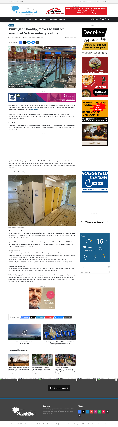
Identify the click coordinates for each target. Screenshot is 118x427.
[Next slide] (107, 221)
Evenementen (33, 19)
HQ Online (30, 424)
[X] (25, 42)
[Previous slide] (81, 221)
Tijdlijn (57, 424)
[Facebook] (20, 42)
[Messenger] (33, 42)
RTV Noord (34, 109)
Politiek (11, 25)
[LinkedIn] (29, 42)
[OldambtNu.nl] (24, 10)
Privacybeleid (77, 424)
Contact (105, 1)
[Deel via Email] (37, 42)
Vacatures (82, 1)
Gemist (25, 19)
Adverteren (64, 424)
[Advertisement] (42, 147)
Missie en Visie (86, 424)
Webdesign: (24, 424)
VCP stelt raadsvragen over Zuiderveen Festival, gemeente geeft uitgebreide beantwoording (65, 369)
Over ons (89, 1)
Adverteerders (43, 19)
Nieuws (17, 19)
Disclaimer (97, 1)
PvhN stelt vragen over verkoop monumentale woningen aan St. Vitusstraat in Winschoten (41, 369)
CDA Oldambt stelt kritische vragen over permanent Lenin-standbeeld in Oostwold (18, 369)
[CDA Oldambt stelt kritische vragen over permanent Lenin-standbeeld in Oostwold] (18, 360)
